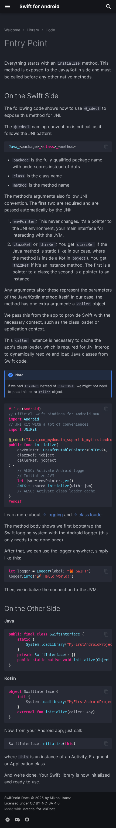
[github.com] (27, 819)
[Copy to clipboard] (106, 147)
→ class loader (88, 514)
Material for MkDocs (39, 809)
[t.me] (7, 819)
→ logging (52, 514)
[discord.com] (17, 819)
